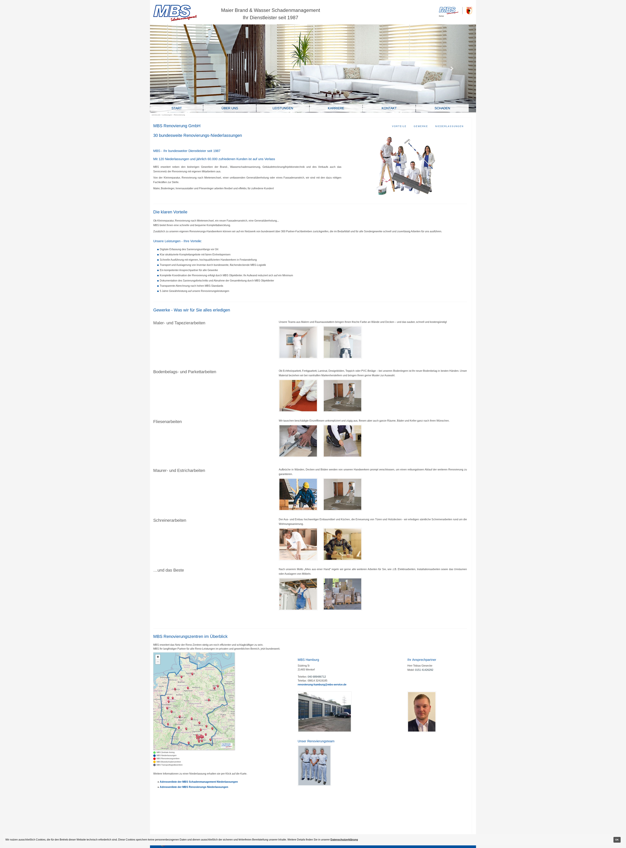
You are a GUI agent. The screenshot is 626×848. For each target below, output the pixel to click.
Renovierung (179, 115)
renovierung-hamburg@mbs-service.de (322, 684)
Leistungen (167, 115)
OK (617, 839)
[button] (197, 735)
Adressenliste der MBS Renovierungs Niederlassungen (194, 787)
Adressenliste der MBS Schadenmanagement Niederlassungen (199, 781)
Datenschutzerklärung (344, 839)
